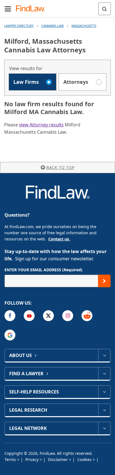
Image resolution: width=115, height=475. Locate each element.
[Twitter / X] (48, 315)
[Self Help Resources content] (104, 392)
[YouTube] (29, 315)
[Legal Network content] (104, 428)
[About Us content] (104, 355)
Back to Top (60, 167)
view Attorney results (41, 125)
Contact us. (59, 239)
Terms (10, 459)
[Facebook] (9, 315)
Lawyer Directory (18, 26)
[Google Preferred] (9, 335)
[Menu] (7, 8)
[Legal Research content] (104, 410)
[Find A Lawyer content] (104, 373)
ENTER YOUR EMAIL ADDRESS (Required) (43, 269)
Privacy (32, 459)
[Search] (104, 9)
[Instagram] (67, 315)
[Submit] (104, 281)
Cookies (85, 459)
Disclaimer (58, 459)
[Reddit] (87, 315)
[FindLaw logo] (32, 9)
